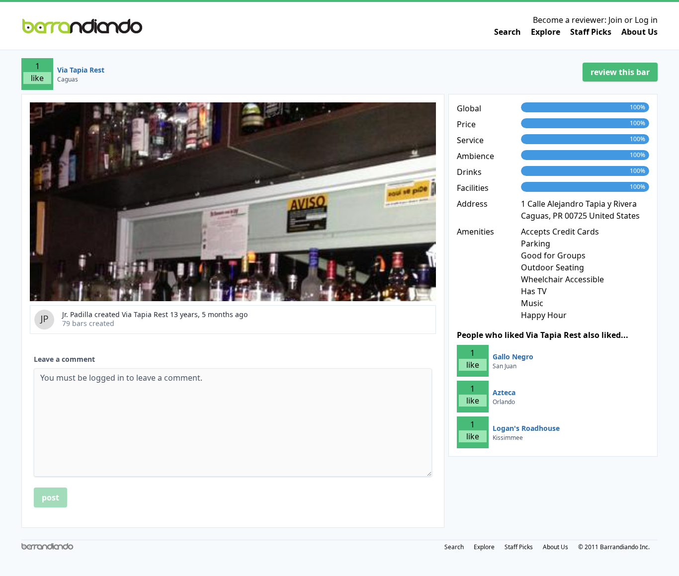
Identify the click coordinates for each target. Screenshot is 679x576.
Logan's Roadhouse (526, 428)
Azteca (504, 392)
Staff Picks (590, 31)
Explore (545, 31)
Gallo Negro (513, 356)
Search (507, 31)
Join (615, 19)
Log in (646, 19)
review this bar (620, 72)
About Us (639, 31)
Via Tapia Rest (80, 70)
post (50, 497)
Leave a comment (64, 359)
